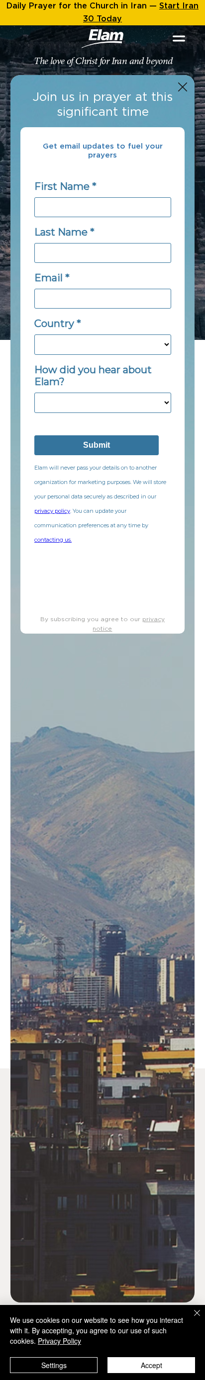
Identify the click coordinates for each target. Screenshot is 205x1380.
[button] (182, 87)
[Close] (191, 1319)
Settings (54, 1365)
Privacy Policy (59, 1341)
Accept (151, 1365)
